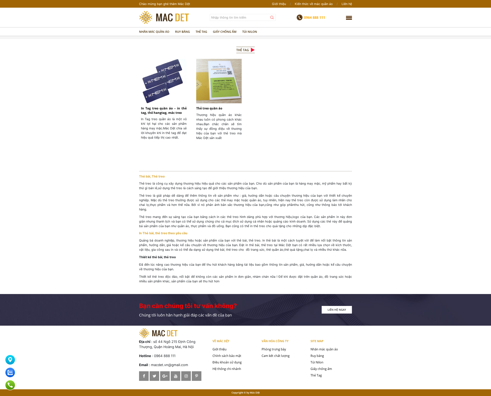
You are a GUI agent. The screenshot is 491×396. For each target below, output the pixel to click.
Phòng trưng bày (274, 349)
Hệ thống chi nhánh (227, 369)
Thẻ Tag (316, 375)
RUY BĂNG (182, 32)
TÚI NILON (249, 32)
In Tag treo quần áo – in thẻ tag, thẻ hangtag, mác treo (164, 110)
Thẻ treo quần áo (209, 108)
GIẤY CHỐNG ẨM (224, 32)
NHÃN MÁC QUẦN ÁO (154, 32)
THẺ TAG (201, 32)
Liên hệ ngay (337, 309)
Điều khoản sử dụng (227, 362)
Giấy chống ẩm (321, 369)
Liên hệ (347, 4)
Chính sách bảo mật (227, 356)
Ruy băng (317, 356)
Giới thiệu (279, 4)
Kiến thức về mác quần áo (314, 4)
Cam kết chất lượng (276, 356)
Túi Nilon (317, 362)
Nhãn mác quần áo (324, 349)
